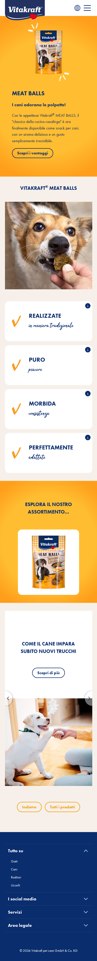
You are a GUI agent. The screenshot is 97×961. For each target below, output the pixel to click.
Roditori (16, 877)
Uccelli (15, 885)
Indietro (29, 807)
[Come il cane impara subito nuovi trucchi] (48, 742)
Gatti (14, 861)
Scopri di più (48, 672)
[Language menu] (77, 8)
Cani (14, 869)
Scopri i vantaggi (32, 153)
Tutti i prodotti (62, 807)
